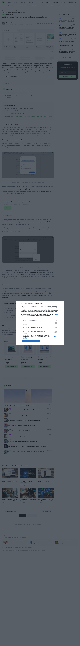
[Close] (61, 303)
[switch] (55, 323)
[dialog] (40, 323)
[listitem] (40, 320)
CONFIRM (31, 341)
